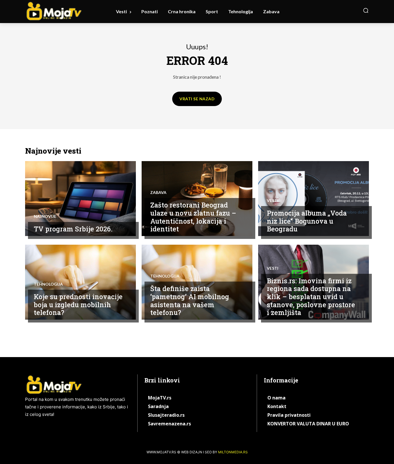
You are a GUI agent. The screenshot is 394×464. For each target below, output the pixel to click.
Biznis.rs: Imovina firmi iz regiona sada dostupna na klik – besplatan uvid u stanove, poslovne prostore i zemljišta (311, 296)
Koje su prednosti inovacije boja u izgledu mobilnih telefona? (78, 304)
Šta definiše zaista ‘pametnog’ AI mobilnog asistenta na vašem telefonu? (189, 300)
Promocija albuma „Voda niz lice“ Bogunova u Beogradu (307, 221)
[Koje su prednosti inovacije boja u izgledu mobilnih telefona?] (80, 282)
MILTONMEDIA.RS (233, 452)
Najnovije (45, 216)
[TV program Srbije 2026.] (80, 198)
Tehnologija (48, 284)
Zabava (158, 192)
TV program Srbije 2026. (73, 229)
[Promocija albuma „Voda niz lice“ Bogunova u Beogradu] (313, 198)
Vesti (272, 201)
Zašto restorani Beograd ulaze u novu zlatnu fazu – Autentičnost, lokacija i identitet (193, 217)
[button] (366, 10)
